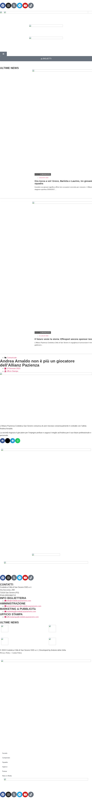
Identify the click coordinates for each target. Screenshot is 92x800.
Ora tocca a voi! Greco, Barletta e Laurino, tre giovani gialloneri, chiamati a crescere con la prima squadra (26, 628)
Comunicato (45, 174)
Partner (4, 771)
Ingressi (4, 767)
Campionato (6, 758)
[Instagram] (8, 5)
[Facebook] (3, 5)
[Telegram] (19, 5)
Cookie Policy (17, 653)
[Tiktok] (31, 577)
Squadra (5, 762)
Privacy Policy (5, 653)
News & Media (7, 776)
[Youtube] (25, 5)
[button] (2, 440)
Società (4, 753)
